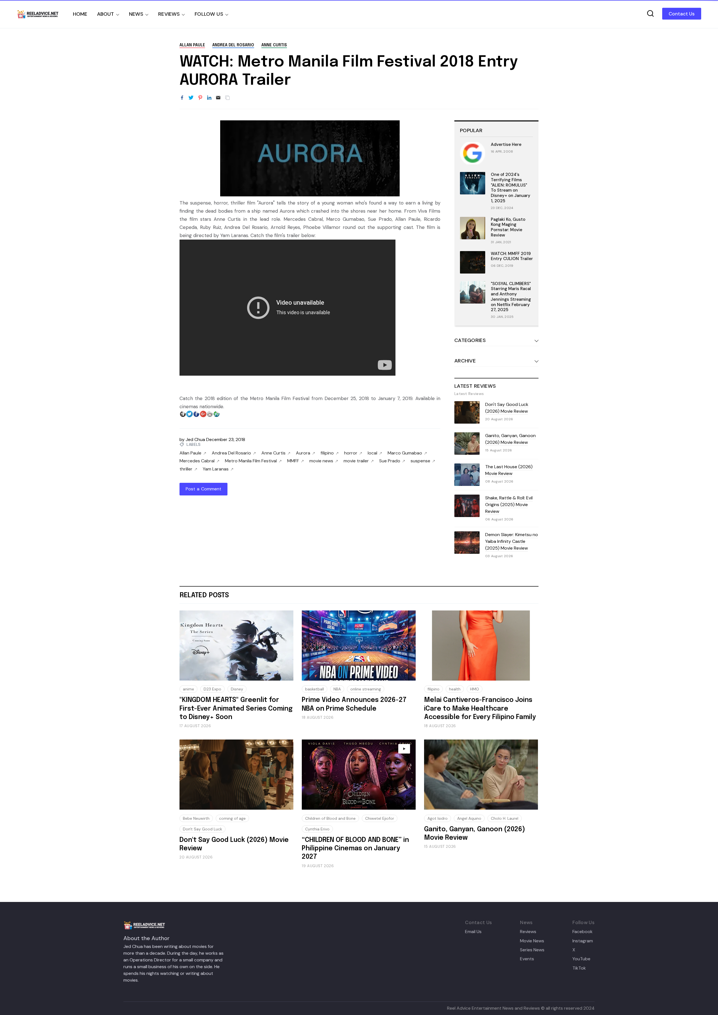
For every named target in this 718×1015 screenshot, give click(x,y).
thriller (186, 469)
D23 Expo (212, 689)
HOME (80, 14)
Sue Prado (389, 460)
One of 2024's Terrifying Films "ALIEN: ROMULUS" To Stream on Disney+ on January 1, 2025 (510, 188)
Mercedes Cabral (197, 460)
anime (188, 689)
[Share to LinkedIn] (209, 97)
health (455, 689)
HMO (474, 689)
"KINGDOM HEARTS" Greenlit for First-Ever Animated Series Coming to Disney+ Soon (236, 708)
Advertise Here (506, 144)
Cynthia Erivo (317, 829)
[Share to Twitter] (191, 97)
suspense (420, 460)
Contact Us (682, 14)
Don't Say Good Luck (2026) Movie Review (506, 407)
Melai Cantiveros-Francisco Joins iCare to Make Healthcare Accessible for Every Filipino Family (480, 708)
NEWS (136, 14)
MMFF (293, 460)
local (372, 453)
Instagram (582, 940)
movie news (321, 460)
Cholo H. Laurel (504, 818)
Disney (237, 689)
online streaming (365, 689)
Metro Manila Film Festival (251, 460)
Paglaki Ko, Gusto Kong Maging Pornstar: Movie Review (508, 227)
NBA (337, 689)
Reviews (528, 931)
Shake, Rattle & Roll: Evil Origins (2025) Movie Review (509, 504)
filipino (327, 453)
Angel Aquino (469, 818)
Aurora (303, 453)
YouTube (581, 958)
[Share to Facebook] (182, 97)
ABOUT (105, 14)
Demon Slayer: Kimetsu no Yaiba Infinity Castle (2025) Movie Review (511, 541)
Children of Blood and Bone (330, 818)
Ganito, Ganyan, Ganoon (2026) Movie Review (510, 439)
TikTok (579, 968)
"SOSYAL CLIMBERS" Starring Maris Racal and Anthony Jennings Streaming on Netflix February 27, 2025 (511, 297)
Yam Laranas (216, 469)
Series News (532, 949)
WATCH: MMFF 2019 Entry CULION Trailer (512, 256)
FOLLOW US (209, 14)
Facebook (582, 931)
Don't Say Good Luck (202, 829)
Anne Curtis (274, 45)
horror (350, 453)
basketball (314, 689)
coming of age (232, 818)
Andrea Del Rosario (233, 45)
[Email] (218, 97)
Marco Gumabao (405, 453)
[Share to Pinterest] (200, 97)
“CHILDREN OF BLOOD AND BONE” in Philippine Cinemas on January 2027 (355, 848)
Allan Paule (192, 45)
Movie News (532, 940)
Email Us (473, 931)
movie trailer (356, 460)
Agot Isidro (437, 818)
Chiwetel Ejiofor (379, 818)
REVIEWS (169, 14)
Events (527, 958)
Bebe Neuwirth (196, 818)
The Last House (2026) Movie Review (509, 470)
